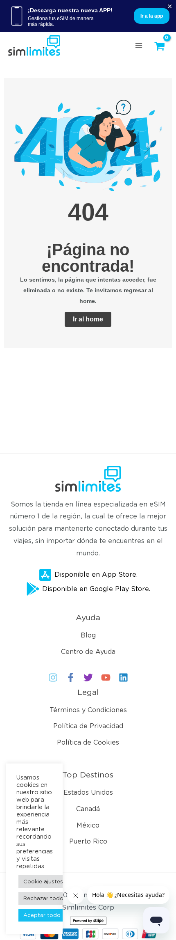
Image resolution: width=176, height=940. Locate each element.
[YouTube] (106, 677)
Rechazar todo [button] (43, 898)
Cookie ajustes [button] (43, 881)
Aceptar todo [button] (42, 915)
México (88, 825)
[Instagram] (53, 677)
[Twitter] (88, 677)
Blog (88, 635)
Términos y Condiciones (88, 710)
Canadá (88, 809)
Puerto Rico (88, 841)
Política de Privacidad (88, 726)
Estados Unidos (88, 792)
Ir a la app (151, 16)
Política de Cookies (88, 742)
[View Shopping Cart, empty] (162, 46)
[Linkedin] (123, 677)
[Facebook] (70, 677)
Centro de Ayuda (88, 652)
